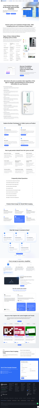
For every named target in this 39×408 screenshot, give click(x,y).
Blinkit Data (28, 385)
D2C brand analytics (29, 398)
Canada (32, 400)
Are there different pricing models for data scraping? (12, 182)
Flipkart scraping (16, 398)
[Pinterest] (3, 394)
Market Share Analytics (17, 388)
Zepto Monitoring (28, 386)
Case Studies (34, 385)
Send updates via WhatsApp (24, 367)
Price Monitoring (10, 386)
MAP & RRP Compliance (23, 386)
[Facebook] (1, 394)
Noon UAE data (20, 398)
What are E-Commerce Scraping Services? (25, 350)
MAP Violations (22, 385)
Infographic (34, 323)
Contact (33, 386)
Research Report (17, 323)
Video (22, 323)
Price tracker (24, 398)
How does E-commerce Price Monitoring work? (25, 355)
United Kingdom (14, 400)
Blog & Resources (34, 387)
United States (9, 400)
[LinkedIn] (4, 394)
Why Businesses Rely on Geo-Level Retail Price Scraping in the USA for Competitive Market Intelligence (19, 337)
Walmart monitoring (11, 398)
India (19, 400)
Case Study (11, 323)
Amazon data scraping (6, 398)
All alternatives (34, 393)
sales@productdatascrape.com (4, 392)
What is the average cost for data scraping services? (12, 184)
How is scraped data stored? (9, 188)
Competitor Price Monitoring (11, 385)
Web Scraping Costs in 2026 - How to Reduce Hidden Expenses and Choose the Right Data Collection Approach (8, 337)
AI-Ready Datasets (29, 390)
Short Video (28, 323)
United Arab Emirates (23, 400)
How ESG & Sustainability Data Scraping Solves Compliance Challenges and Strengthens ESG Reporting (30, 337)
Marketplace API (33, 398)
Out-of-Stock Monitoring (17, 390)
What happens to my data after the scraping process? (12, 197)
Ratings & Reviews (16, 389)
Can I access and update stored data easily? (11, 195)
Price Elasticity (22, 390)
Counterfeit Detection (23, 387)
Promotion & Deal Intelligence (10, 389)
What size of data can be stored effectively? (11, 193)
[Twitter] (2, 394)
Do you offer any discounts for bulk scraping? (11, 186)
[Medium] (6, 394)
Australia (28, 400)
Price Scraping (10, 387)
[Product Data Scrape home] (3, 1)
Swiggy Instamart (28, 387)
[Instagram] (5, 394)
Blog (5, 323)
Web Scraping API (10, 390)
